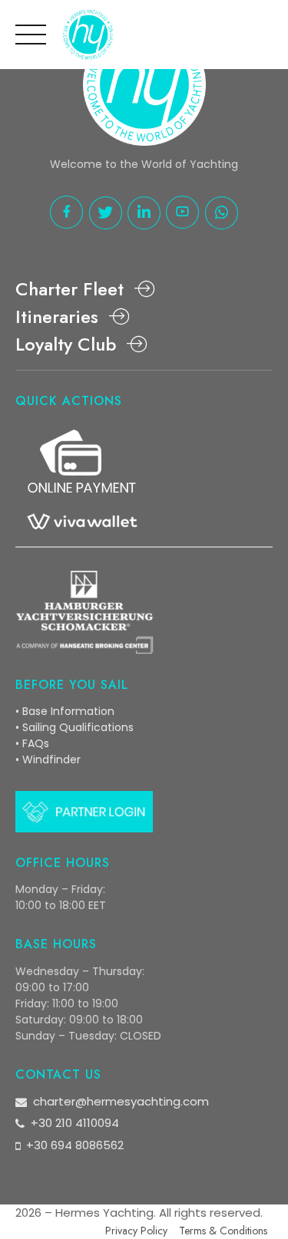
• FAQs (32, 743)
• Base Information (64, 711)
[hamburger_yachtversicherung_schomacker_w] (84, 612)
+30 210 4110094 (75, 1123)
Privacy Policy (136, 1230)
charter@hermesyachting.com (121, 1101)
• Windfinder (48, 759)
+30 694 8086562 (75, 1145)
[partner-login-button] (84, 811)
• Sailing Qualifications (74, 727)
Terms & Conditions (223, 1230)
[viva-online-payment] (81, 483)
